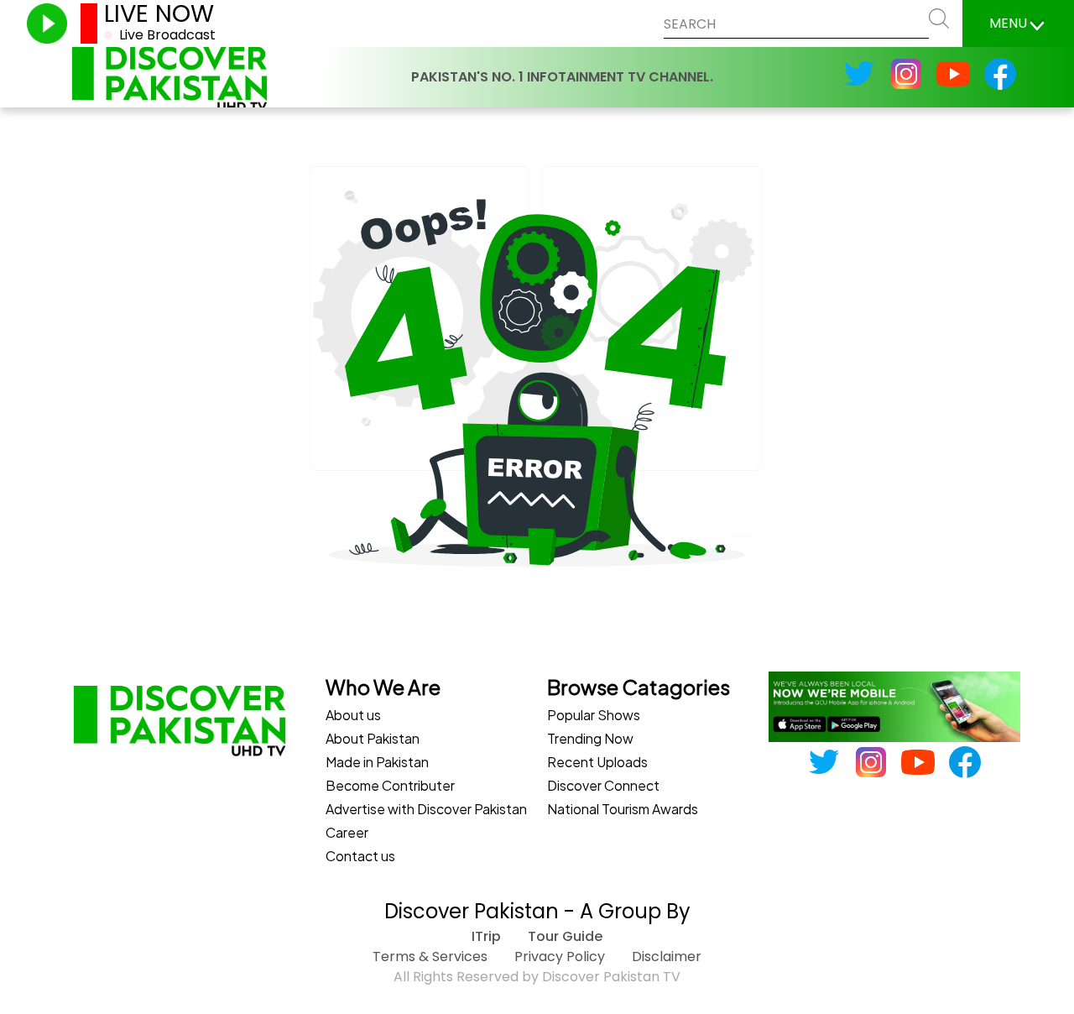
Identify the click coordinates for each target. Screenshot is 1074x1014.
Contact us (360, 856)
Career (347, 832)
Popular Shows (593, 715)
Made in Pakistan (377, 762)
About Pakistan (373, 738)
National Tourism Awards (622, 809)
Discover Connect (603, 785)
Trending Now (590, 738)
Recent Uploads (597, 762)
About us (353, 715)
